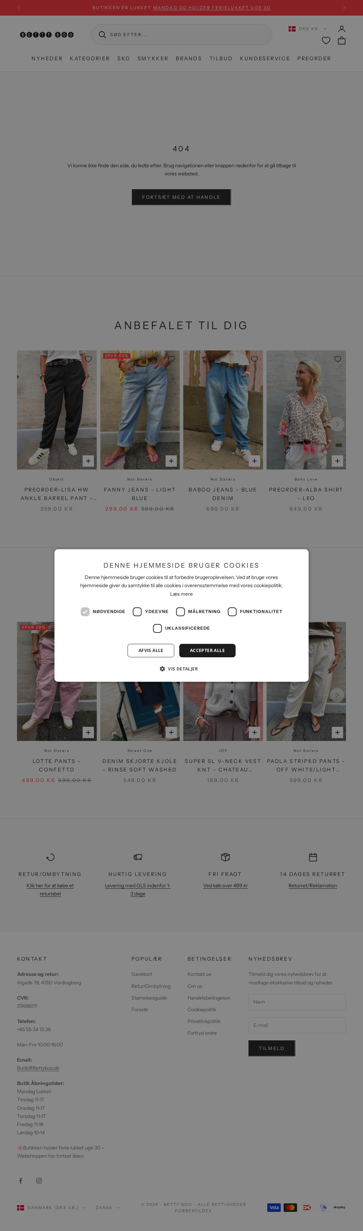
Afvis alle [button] (151, 650)
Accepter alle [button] (207, 650)
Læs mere (181, 594)
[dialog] (182, 615)
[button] (181, 668)
